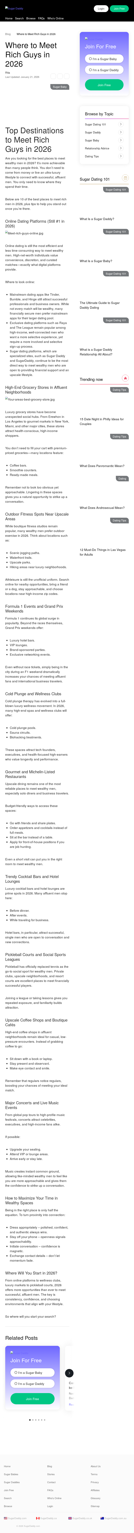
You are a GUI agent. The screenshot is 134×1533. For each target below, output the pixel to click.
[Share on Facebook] (53, 76)
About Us (96, 1466)
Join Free (32, 1398)
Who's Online (55, 18)
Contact (51, 1482)
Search (19, 18)
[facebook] (6, 1527)
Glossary (95, 1498)
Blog (8, 34)
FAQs (41, 18)
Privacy (95, 1482)
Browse (30, 18)
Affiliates (95, 1490)
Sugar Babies (11, 1474)
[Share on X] (60, 76)
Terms (94, 1474)
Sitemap (95, 1506)
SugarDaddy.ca (48, 1518)
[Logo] (14, 8)
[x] (12, 1527)
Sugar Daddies (12, 1482)
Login (101, 8)
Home (8, 18)
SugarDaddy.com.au (115, 1518)
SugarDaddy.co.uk (82, 1518)
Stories (51, 1474)
